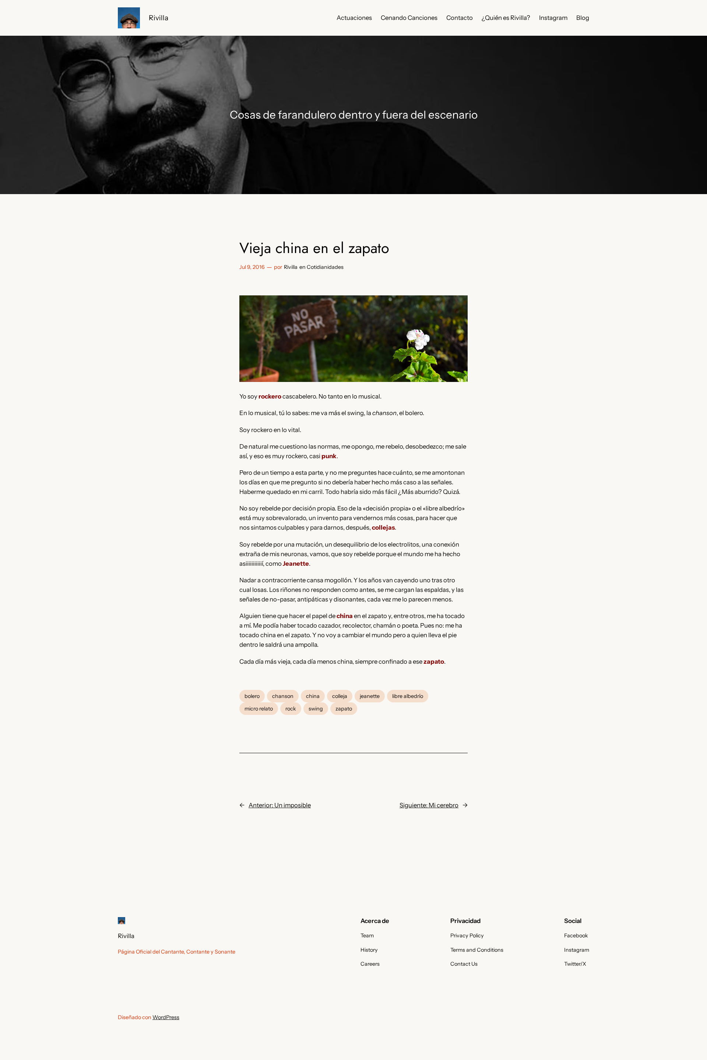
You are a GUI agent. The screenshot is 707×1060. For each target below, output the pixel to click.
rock (290, 708)
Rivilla (158, 17)
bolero (252, 696)
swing (316, 708)
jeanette (370, 696)
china (313, 696)
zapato (343, 708)
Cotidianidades (325, 267)
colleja (339, 696)
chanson (282, 696)
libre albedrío (407, 696)
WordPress (165, 1017)
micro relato (259, 708)
